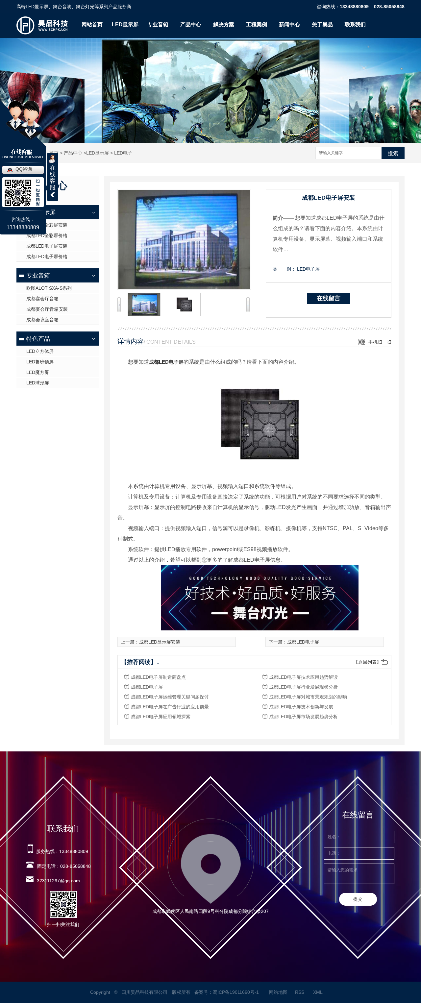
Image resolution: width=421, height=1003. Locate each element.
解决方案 (223, 24)
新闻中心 (289, 24)
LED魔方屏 (37, 372)
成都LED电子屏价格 (46, 256)
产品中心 (190, 24)
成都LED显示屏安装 (159, 642)
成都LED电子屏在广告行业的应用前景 (170, 706)
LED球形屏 (37, 382)
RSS (300, 992)
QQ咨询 (23, 169)
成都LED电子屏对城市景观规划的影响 (308, 696)
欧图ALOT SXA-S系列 (49, 288)
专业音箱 (157, 24)
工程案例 (256, 24)
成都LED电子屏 (166, 362)
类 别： (284, 269)
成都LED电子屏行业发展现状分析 (303, 687)
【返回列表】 (367, 662)
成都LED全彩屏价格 (46, 235)
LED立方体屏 (40, 351)
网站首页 (92, 24)
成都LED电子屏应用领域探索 (160, 716)
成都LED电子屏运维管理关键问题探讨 (170, 696)
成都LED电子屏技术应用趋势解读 (303, 677)
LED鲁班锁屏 (40, 361)
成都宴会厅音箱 (42, 298)
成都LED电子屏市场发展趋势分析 (303, 716)
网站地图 (278, 992)
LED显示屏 (125, 24)
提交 (357, 899)
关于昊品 (322, 24)
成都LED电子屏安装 (46, 246)
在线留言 (328, 298)
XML (318, 992)
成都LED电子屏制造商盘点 (158, 677)
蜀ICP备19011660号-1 (236, 992)
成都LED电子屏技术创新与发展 (301, 706)
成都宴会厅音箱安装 (47, 309)
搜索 (393, 153)
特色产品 (38, 338)
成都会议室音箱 (42, 319)
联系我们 (355, 24)
